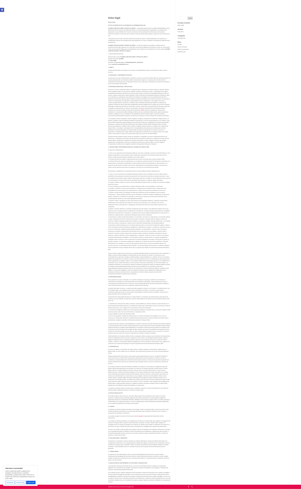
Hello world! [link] (181, 25)
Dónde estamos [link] (176, 7)
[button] (190, 18)
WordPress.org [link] (181, 51)
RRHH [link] (142, 110)
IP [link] (127, 416)
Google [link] (140, 416)
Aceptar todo (30, 482)
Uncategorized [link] (181, 38)
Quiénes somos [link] (124, 7)
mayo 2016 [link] (180, 31)
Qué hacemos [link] (136, 7)
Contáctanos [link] (164, 7)
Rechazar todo (20, 482)
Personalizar (10, 482)
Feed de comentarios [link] (183, 49)
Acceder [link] (180, 44)
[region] (20, 476)
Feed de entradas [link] (182, 47)
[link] (150, 7)
